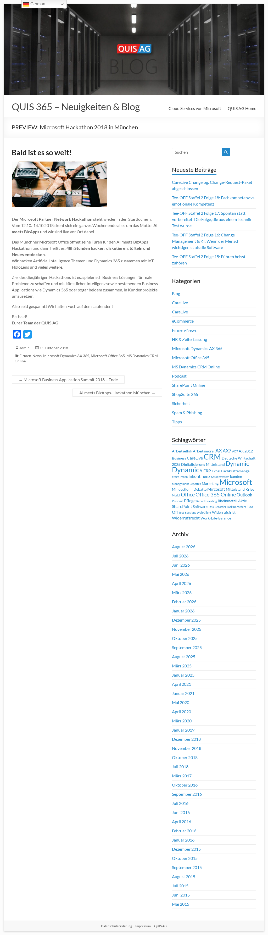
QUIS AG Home (242, 108)
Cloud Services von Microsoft (195, 108)
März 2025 (182, 665)
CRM (212, 456)
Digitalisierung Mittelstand (203, 464)
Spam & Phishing (187, 412)
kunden (236, 476)
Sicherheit (181, 403)
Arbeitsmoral (204, 451)
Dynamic (237, 463)
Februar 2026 (184, 601)
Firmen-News (30, 355)
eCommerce (183, 320)
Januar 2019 (183, 729)
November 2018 (186, 748)
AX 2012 (246, 451)
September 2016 (187, 794)
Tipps (177, 421)
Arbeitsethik (182, 451)
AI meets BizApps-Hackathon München (117, 392)
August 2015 (183, 876)
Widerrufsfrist (224, 512)
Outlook (244, 494)
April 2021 (181, 684)
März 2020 (182, 720)
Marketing (210, 484)
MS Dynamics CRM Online (196, 366)
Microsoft (235, 481)
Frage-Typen (180, 476)
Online (228, 494)
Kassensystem (220, 476)
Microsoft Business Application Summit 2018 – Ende (68, 379)
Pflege (190, 500)
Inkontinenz (199, 476)
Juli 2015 (180, 885)
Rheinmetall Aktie (232, 501)
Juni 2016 (181, 812)
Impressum (143, 926)
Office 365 (208, 494)
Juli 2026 (180, 555)
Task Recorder (217, 506)
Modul (176, 495)
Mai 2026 (180, 574)
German (37, 4)
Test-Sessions (187, 512)
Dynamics (187, 470)
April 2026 (181, 583)
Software (200, 507)
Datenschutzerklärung (116, 926)
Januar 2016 (183, 839)
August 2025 (183, 656)
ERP (207, 470)
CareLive (180, 302)
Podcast (179, 375)
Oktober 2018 (185, 757)
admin (24, 348)
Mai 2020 (180, 702)
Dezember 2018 (186, 739)
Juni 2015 (181, 894)
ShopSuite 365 (185, 394)
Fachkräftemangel (235, 471)
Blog (176, 293)
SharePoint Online (188, 385)
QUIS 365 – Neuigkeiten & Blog (76, 106)
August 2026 (183, 546)
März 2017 (182, 775)
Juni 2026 (181, 564)
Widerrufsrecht (186, 518)
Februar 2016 (184, 830)
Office (188, 494)
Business (179, 458)
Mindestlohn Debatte (189, 489)
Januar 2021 (183, 693)
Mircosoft (216, 489)
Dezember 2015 (186, 849)
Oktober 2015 (185, 858)
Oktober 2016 (185, 784)
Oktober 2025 (185, 638)
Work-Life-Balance (215, 518)
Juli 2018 (180, 766)
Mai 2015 (180, 903)
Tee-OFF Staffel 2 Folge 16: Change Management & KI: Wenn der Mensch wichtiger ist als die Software (205, 241)
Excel (216, 471)
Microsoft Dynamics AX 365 (66, 355)
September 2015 (187, 867)
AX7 (227, 450)
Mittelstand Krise (240, 489)
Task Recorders (236, 506)
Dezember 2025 (186, 619)
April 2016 (181, 821)
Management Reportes (186, 483)
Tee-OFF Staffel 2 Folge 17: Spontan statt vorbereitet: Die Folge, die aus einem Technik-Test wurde (212, 219)
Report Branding (206, 501)
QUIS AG (160, 926)
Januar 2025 (183, 674)
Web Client (204, 512)
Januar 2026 (183, 610)
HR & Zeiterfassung (189, 339)
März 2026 (182, 592)
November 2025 (186, 629)
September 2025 (187, 647)
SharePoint (182, 506)
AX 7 (235, 451)
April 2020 (181, 711)
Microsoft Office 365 (108, 355)
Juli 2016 (180, 803)
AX (218, 450)
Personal (177, 501)
